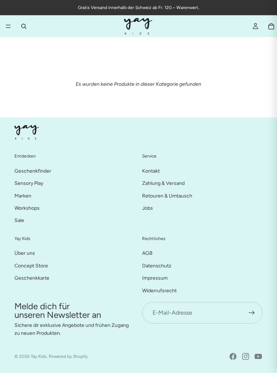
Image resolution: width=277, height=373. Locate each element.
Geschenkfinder (32, 171)
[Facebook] (233, 356)
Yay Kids (39, 356)
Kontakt (151, 171)
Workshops (27, 208)
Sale (19, 220)
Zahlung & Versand (163, 183)
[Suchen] (24, 26)
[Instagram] (245, 356)
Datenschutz (156, 265)
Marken (22, 195)
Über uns (24, 253)
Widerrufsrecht (159, 290)
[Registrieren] (251, 312)
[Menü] (8, 26)
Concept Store (31, 265)
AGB (147, 253)
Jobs (147, 208)
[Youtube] (258, 356)
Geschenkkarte (31, 278)
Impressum (155, 278)
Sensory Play (28, 183)
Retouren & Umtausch (167, 195)
